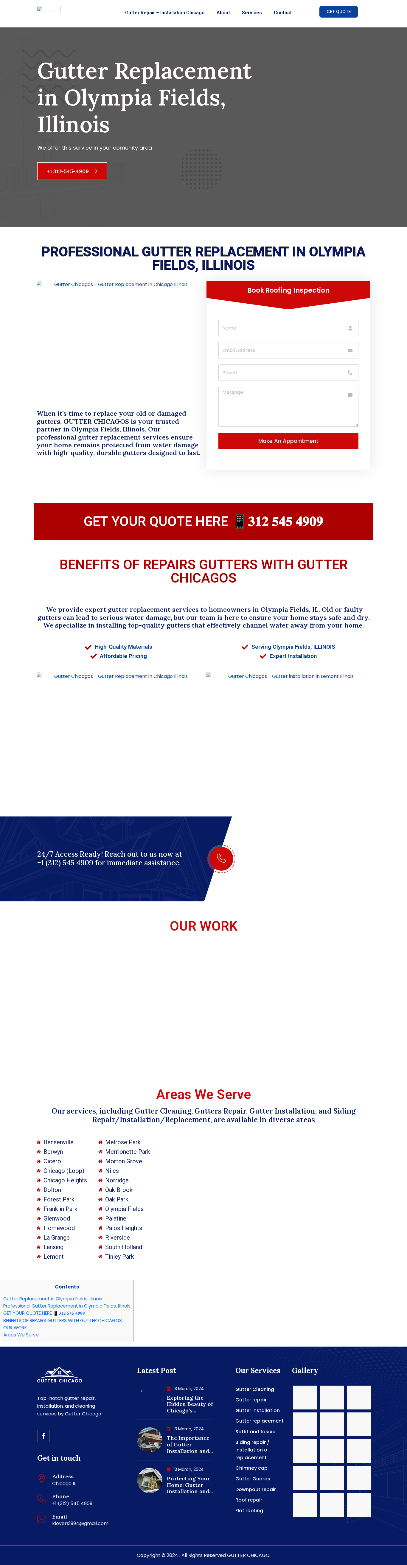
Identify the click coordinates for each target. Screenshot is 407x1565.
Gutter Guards (252, 1478)
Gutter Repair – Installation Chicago (165, 12)
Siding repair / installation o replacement (252, 1450)
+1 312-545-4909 (68, 171)
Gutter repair (251, 1399)
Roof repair (248, 1499)
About (223, 12)
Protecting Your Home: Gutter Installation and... (190, 1485)
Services (252, 12)
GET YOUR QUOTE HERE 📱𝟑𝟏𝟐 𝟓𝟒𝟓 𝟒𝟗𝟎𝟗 (203, 521)
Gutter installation (257, 1410)
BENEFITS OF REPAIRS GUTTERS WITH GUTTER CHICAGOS (204, 571)
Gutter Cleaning (254, 1389)
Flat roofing (249, 1510)
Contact (283, 12)
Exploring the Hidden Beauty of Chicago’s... (190, 1404)
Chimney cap (251, 1468)
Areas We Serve (21, 1335)
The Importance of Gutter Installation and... (190, 1444)
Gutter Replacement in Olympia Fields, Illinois (52, 1299)
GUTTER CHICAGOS (96, 421)
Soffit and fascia (255, 1431)
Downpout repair (255, 1489)
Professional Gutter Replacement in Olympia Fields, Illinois (67, 1306)
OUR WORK (203, 926)
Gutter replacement (259, 1420)
